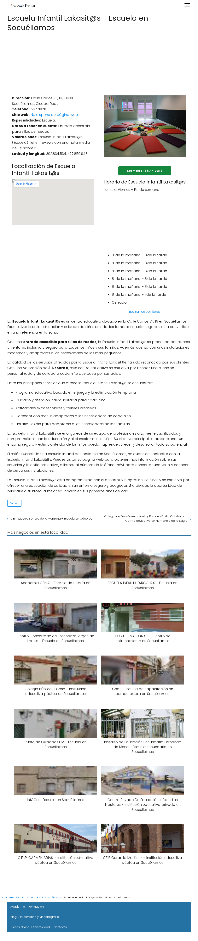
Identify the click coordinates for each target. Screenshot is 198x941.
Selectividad (41, 927)
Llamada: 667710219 (145, 171)
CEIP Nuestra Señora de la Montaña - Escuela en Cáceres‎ (51, 518)
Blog (13, 917)
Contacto (60, 927)
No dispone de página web (54, 114)
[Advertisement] (99, 62)
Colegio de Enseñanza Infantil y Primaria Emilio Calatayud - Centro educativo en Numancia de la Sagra (146, 518)
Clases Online (19, 927)
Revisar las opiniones (144, 311)
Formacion (36, 907)
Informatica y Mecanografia (39, 917)
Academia (17, 907)
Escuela (14, 503)
